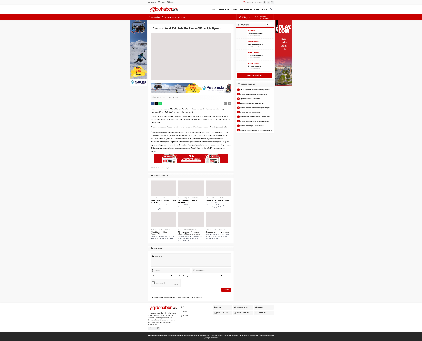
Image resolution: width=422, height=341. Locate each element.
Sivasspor (171, 168)
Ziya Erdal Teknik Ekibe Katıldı (175, 17)
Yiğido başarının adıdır (255, 33)
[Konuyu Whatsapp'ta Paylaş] (160, 103)
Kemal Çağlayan (254, 41)
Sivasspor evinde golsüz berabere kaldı (187, 201)
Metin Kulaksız (253, 52)
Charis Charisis (162, 168)
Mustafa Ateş (253, 63)
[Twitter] (268, 2)
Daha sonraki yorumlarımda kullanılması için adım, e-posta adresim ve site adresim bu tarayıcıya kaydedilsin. (189, 276)
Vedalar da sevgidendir (255, 55)
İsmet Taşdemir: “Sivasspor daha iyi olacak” (163, 201)
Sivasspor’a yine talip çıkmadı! (217, 232)
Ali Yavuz (251, 30)
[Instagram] (272, 2)
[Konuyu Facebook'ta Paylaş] (152, 103)
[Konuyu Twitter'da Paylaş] (156, 103)
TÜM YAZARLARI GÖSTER (255, 75)
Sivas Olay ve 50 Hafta (255, 44)
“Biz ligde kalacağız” (254, 66)
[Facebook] (264, 2)
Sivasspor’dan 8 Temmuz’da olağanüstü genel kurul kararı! (189, 233)
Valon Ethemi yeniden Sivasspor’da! (159, 233)
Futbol (153, 198)
